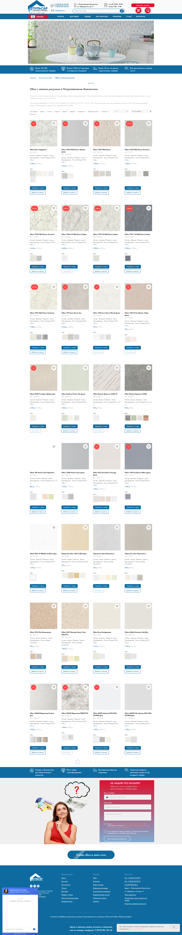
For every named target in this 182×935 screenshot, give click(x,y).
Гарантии (117, 16)
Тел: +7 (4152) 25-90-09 (132, 878)
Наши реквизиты (130, 895)
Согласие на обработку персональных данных (66, 917)
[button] (142, 5)
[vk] (31, 886)
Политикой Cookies (136, 929)
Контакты (140, 16)
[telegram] (34, 886)
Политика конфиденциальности (135, 904)
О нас (129, 16)
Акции (88, 16)
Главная (33, 78)
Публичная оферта (125, 917)
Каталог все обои (45, 78)
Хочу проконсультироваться (117, 839)
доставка (74, 16)
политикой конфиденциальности (136, 825)
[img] (37, 7)
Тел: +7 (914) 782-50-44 (132, 881)
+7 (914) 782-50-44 (61, 7)
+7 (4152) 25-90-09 (61, 4)
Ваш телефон (109, 793)
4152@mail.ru (60, 11)
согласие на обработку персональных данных (128, 824)
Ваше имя (108, 803)
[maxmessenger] (38, 886)
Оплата (60, 16)
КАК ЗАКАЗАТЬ (102, 16)
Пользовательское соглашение (93, 917)
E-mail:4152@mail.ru (131, 885)
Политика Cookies (112, 917)
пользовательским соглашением (118, 827)
